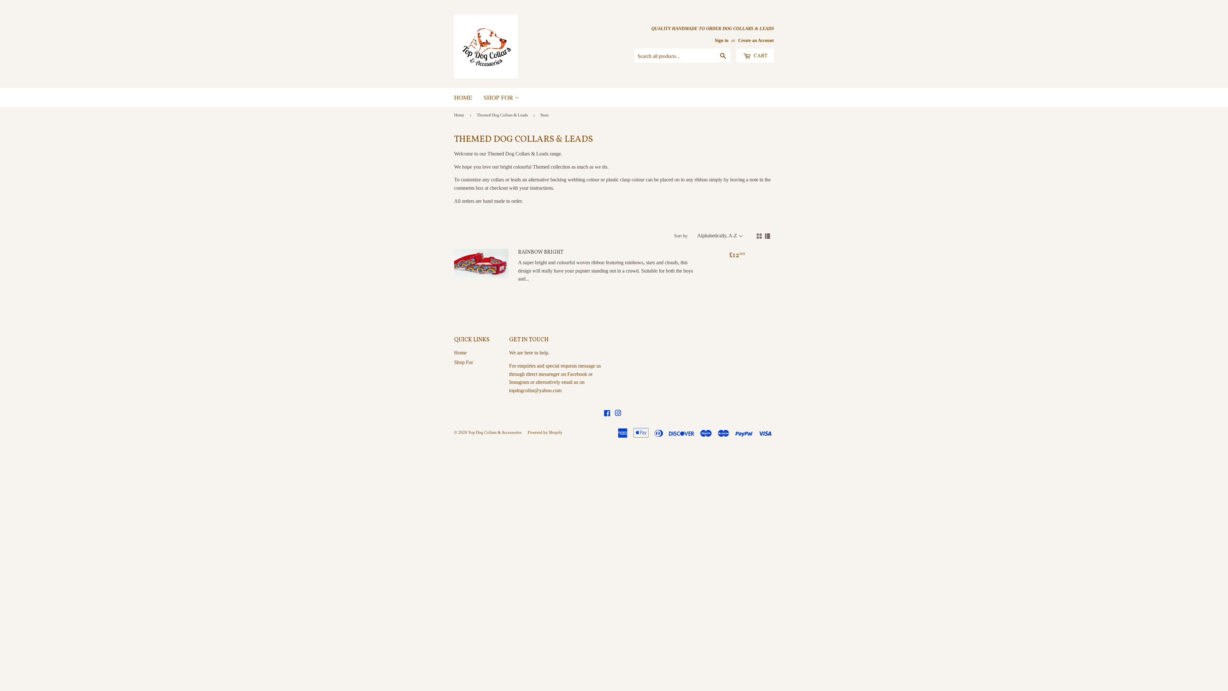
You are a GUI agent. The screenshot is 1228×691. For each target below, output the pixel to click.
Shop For (499, 97)
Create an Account (756, 40)
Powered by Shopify (545, 432)
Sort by (681, 236)
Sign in (721, 40)
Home (463, 97)
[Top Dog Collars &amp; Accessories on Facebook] (607, 414)
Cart (759, 55)
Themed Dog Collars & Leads (502, 115)
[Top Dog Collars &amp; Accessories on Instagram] (618, 414)
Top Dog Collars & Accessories (495, 432)
